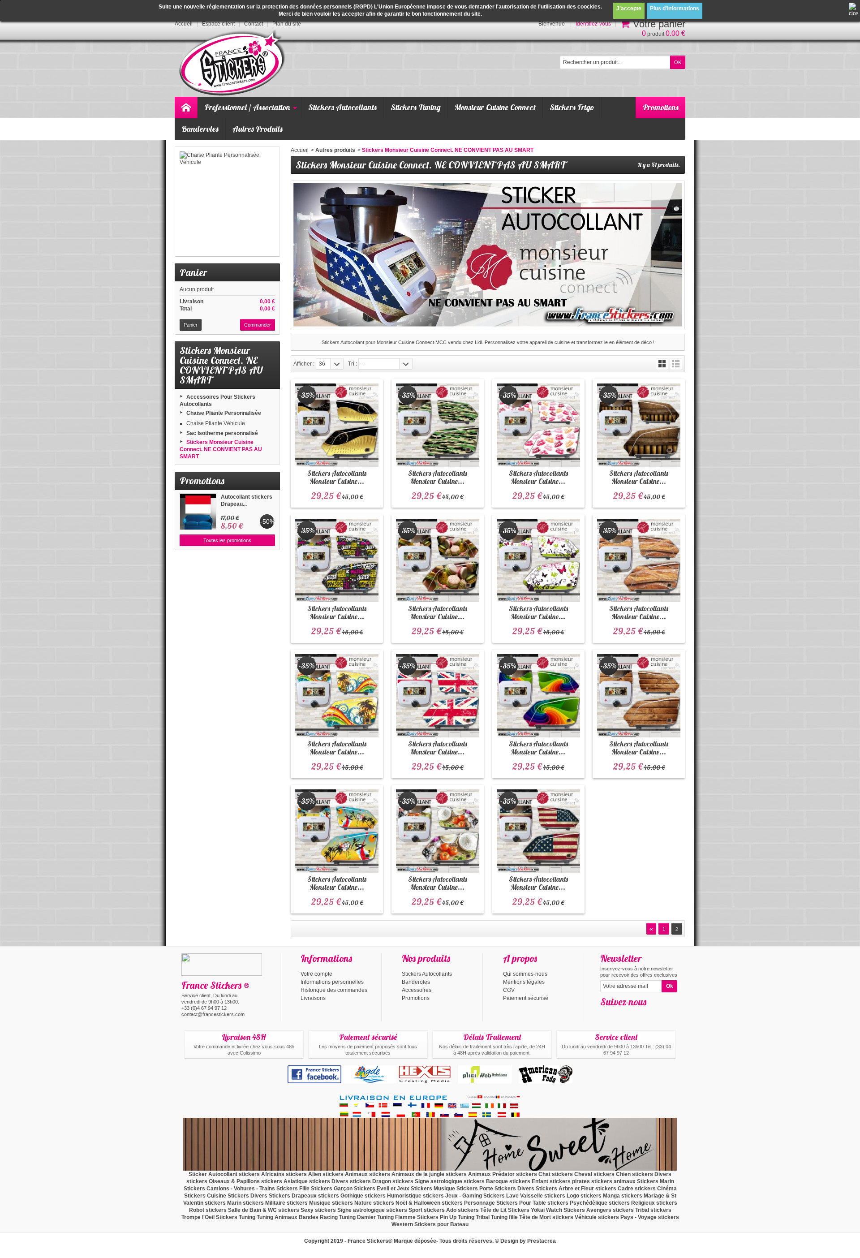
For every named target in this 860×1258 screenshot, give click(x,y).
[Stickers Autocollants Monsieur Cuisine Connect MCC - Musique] (336, 560)
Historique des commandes (334, 990)
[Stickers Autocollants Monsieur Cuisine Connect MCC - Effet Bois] (638, 695)
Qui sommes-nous (525, 974)
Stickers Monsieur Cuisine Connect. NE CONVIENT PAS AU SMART (221, 449)
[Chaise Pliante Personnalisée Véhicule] (227, 201)
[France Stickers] (233, 63)
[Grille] (662, 364)
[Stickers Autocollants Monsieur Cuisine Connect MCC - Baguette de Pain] (638, 560)
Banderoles (200, 129)
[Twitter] (621, 1015)
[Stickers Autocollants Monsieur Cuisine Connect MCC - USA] (538, 831)
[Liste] (676, 364)
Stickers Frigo (572, 107)
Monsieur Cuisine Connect (495, 107)
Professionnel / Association (247, 107)
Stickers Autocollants (342, 107)
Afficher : (303, 364)
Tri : (352, 364)
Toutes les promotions (227, 540)
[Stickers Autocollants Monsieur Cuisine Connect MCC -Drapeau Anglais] (437, 695)
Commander (257, 324)
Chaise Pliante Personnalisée (223, 413)
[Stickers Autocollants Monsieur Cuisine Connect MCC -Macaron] (437, 560)
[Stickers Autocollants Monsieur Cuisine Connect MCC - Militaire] (437, 425)
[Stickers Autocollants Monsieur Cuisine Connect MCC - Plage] (336, 831)
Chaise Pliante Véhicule (215, 423)
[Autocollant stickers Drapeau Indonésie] (198, 511)
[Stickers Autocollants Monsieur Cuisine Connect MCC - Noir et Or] (336, 425)
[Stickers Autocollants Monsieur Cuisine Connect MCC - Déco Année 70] (336, 695)
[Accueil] (186, 107)
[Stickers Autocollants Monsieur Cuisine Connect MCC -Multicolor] (538, 695)
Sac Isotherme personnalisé (222, 433)
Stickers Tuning (416, 107)
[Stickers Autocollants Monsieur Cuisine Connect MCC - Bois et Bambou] (638, 425)
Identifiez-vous (593, 24)
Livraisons (313, 998)
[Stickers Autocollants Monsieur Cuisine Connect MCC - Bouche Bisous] (538, 425)
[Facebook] (606, 1015)
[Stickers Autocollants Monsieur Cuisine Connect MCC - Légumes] (437, 831)
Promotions (661, 107)
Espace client (218, 24)
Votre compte (316, 974)
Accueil (300, 150)
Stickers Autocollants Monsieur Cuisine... (336, 477)
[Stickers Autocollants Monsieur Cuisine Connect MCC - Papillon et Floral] (538, 560)
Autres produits (335, 150)
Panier (193, 272)
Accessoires (416, 990)
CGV (509, 990)
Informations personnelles (332, 982)
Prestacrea (541, 1241)
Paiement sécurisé (525, 998)
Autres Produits (257, 129)
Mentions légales (524, 982)
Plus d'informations (674, 8)
